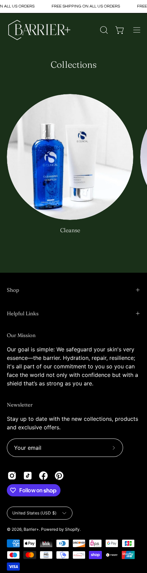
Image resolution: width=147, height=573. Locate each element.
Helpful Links (23, 313)
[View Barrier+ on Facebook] (43, 476)
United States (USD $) (34, 512)
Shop (13, 290)
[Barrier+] (39, 30)
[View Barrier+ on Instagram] (12, 476)
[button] (103, 30)
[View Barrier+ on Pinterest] (59, 476)
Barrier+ (31, 529)
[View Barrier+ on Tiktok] (28, 476)
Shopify (72, 529)
